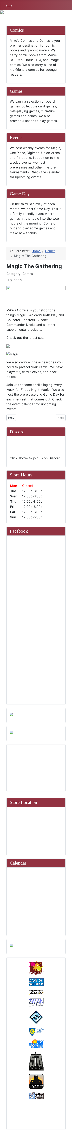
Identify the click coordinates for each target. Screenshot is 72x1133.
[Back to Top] (67, 1128)
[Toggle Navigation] (9, 6)
